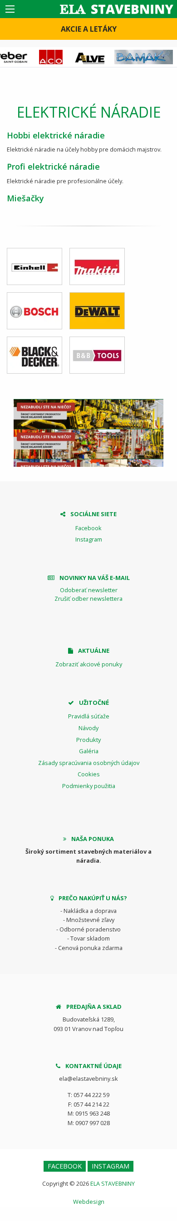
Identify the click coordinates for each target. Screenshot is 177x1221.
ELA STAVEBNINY (112, 1183)
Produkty (88, 740)
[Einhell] (34, 266)
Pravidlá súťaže (88, 716)
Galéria (88, 751)
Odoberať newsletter (89, 590)
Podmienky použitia (88, 786)
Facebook (88, 528)
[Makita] (97, 266)
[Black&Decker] (34, 355)
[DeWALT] (97, 310)
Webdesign (88, 1201)
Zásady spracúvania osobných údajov (88, 763)
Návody (88, 728)
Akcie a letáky (89, 29)
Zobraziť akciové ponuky (88, 664)
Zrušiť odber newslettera (88, 598)
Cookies (89, 774)
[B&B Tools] (97, 355)
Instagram (88, 539)
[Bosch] (34, 310)
